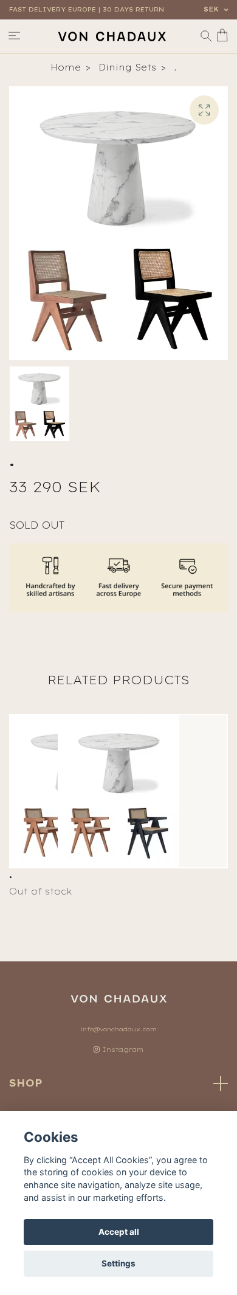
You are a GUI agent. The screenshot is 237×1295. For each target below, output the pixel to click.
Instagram (121, 1049)
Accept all (118, 1232)
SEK (212, 9)
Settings (118, 1263)
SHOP (26, 1083)
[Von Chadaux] (112, 36)
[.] (118, 791)
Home (65, 67)
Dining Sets (127, 67)
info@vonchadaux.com (119, 1029)
